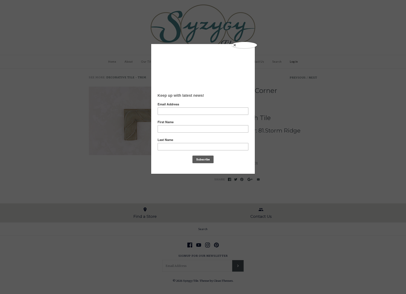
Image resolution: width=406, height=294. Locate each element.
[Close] (244, 45)
